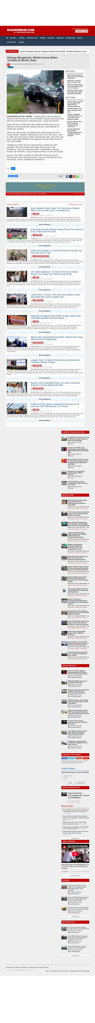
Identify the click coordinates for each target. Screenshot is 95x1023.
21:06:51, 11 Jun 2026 (46, 257)
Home (47, 971)
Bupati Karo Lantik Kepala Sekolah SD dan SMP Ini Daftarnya (76, 473)
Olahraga (51, 38)
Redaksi (17, 967)
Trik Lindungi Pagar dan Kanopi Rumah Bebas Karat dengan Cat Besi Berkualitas (78, 590)
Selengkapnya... (75, 838)
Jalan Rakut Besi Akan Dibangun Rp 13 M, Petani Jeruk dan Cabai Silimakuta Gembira (75, 866)
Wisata (79, 38)
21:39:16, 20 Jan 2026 (46, 367)
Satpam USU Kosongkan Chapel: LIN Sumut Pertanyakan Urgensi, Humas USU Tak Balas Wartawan (78, 568)
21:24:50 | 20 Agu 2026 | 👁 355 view (78, 517)
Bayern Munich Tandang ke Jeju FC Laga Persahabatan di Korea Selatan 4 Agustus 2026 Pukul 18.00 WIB (78, 462)
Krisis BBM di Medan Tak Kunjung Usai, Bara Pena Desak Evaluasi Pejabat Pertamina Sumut (78, 937)
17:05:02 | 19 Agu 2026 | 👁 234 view (78, 626)
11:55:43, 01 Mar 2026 (46, 323)
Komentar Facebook (78, 193)
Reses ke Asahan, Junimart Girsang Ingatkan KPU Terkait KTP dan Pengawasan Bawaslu (77, 672)
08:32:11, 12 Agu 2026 (46, 215)
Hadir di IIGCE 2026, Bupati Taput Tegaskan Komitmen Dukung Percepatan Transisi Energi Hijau (78, 622)
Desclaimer (24, 967)
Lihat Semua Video (75, 875)
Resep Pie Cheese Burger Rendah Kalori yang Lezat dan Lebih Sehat (78, 908)
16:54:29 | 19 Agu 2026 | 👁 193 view (78, 636)
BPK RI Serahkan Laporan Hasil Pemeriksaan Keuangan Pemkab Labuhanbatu (78, 701)
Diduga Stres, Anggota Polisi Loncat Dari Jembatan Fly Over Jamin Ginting (77, 743)
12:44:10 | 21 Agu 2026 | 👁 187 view (78, 506)
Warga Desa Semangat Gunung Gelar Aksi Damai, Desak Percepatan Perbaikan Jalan (78, 558)
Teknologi (60, 38)
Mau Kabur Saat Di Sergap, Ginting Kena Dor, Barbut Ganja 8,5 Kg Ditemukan (75, 92)
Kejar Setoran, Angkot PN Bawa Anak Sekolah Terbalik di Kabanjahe (75, 76)
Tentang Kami (10, 967)
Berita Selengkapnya (45, 224)
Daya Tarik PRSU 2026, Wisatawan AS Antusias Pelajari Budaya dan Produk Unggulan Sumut (78, 899)
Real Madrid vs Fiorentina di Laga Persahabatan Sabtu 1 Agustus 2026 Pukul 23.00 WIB (78, 439)
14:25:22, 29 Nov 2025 (46, 411)
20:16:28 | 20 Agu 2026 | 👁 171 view (78, 527)
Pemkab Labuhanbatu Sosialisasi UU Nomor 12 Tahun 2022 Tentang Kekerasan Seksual (78, 691)
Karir (47, 967)
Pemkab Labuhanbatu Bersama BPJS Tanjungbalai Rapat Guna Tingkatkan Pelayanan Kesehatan (74, 132)
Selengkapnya (75, 916)
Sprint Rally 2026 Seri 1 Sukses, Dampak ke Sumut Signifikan (77, 947)
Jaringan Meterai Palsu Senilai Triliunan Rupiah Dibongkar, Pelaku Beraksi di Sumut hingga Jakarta (78, 579)
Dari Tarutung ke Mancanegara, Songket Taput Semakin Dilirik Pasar (78, 928)
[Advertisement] (47, 13)
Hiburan (43, 38)
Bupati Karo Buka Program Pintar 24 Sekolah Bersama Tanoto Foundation (75, 86)
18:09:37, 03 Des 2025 (46, 390)
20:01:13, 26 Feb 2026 (46, 344)
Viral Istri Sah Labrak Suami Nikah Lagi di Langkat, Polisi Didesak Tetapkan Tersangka (78, 513)
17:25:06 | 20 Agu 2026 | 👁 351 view (78, 551)
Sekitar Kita (10, 67)
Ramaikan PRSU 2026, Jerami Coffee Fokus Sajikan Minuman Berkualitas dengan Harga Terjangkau (77, 888)
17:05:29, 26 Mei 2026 (46, 279)
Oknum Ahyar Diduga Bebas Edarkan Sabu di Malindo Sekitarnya (77, 633)
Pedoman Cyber (33, 967)
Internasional (70, 38)
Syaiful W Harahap (36, 236)
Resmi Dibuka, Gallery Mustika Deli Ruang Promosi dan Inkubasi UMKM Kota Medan (78, 612)
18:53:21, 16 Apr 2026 (46, 302)
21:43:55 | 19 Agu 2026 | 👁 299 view (78, 605)
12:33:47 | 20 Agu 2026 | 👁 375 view (78, 571)
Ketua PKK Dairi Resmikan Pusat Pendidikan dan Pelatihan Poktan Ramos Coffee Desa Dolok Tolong (76, 817)
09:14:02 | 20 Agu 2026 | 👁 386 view (78, 594)
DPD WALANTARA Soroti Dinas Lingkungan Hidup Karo (74, 110)
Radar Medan (35, 215)
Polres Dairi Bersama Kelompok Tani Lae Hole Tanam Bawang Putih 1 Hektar (78, 653)
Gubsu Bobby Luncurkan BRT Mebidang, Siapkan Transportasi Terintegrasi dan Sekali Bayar (78, 643)
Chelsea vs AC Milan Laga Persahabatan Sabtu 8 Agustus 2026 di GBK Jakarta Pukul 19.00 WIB (78, 450)
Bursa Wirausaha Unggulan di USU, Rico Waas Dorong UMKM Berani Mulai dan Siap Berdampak (78, 524)
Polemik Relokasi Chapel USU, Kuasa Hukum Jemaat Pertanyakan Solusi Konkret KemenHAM (77, 502)
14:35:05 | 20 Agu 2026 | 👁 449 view (78, 561)
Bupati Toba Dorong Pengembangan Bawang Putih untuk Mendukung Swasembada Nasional (78, 601)
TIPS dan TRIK (11, 42)
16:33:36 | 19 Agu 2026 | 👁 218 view (78, 647)
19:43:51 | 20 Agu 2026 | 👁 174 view (78, 539)
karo (13, 168)
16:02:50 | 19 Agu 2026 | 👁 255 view (78, 657)
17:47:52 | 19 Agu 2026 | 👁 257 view (78, 616)
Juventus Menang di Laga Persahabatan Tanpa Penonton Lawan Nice (77, 483)
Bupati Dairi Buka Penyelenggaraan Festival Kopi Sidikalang (78, 795)
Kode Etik (42, 967)
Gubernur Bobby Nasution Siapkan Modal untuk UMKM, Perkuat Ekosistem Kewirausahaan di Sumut (77, 535)
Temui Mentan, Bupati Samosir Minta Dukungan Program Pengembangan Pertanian (77, 732)
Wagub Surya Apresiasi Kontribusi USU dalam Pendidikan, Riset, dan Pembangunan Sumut (75, 547)
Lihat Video (65, 871)
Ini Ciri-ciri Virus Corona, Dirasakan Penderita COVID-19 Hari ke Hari (77, 722)
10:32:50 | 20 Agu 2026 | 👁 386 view (78, 583)
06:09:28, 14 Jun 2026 (48, 236)
